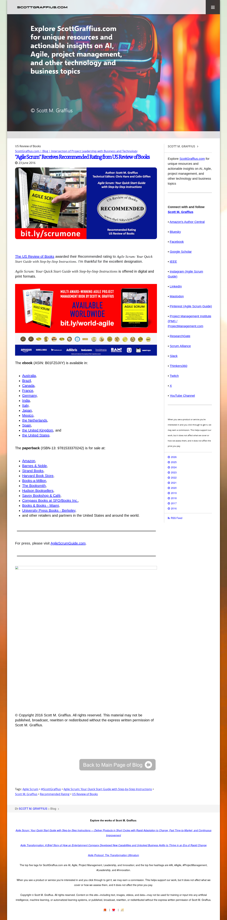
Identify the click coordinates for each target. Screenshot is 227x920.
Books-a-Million (34, 481)
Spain (26, 425)
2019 (174, 493)
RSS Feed (176, 518)
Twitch (174, 376)
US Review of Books (85, 794)
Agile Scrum (30, 789)
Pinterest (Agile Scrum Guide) (191, 306)
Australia (29, 376)
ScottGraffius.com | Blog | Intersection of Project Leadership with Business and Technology (76, 151)
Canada (28, 386)
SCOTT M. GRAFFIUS (33, 808)
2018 (174, 498)
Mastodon (177, 296)
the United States (35, 435)
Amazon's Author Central (187, 222)
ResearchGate (180, 336)
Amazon (28, 461)
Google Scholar (181, 251)
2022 (174, 477)
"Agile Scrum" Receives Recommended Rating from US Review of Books (82, 157)
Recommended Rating (55, 794)
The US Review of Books (34, 256)
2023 (174, 472)
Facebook (177, 242)
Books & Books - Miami (40, 505)
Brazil (26, 381)
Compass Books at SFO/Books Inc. (50, 500)
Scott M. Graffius (26, 794)
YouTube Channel (182, 395)
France (27, 391)
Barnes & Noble (34, 466)
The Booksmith (34, 486)
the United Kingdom (37, 430)
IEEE (173, 261)
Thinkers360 (178, 366)
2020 (174, 488)
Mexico (27, 415)
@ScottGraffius (51, 789)
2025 (174, 462)
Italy (25, 405)
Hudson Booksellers (37, 491)
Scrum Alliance (180, 346)
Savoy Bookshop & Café (41, 496)
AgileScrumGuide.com (68, 543)
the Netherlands (34, 420)
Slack (174, 356)
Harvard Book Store (37, 476)
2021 (174, 482)
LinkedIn (176, 286)
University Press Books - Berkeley (48, 510)
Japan (27, 410)
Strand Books (32, 471)
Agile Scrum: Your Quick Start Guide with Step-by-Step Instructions (107, 789)
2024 (174, 467)
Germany (29, 395)
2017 (174, 503)
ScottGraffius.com (192, 159)
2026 (174, 457)
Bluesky (175, 232)
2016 (174, 508)
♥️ (113, 909)
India (26, 400)
